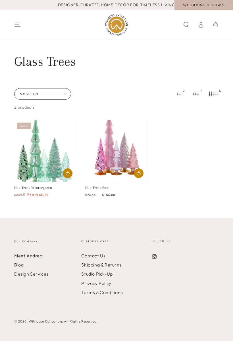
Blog (19, 265)
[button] (186, 24)
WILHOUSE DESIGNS (203, 5)
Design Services (31, 274)
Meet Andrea (28, 256)
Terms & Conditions (102, 292)
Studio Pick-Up (97, 274)
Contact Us (93, 256)
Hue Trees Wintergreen (33, 188)
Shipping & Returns (101, 265)
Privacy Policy (96, 283)
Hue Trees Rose (97, 188)
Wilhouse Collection (45, 321)
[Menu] (17, 24)
